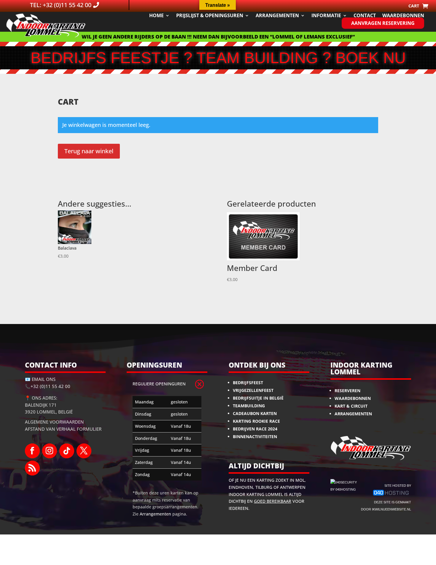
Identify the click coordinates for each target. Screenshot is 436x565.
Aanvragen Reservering (383, 23)
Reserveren (347, 390)
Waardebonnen (403, 15)
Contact (365, 15)
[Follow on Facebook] (32, 450)
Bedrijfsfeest (248, 382)
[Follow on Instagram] (49, 450)
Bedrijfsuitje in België (258, 398)
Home (156, 15)
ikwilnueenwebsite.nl (391, 509)
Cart (413, 6)
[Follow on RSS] (32, 468)
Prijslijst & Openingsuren (209, 15)
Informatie (326, 15)
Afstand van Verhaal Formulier (63, 429)
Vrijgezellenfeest (253, 390)
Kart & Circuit (351, 406)
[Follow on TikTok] (66, 450)
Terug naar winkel (88, 151)
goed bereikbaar (272, 501)
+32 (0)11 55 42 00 (50, 386)
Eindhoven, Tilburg (250, 487)
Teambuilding (249, 405)
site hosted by (397, 485)
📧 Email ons (40, 379)
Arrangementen (277, 15)
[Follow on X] (84, 450)
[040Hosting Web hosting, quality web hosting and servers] (391, 495)
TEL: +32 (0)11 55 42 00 (60, 5)
